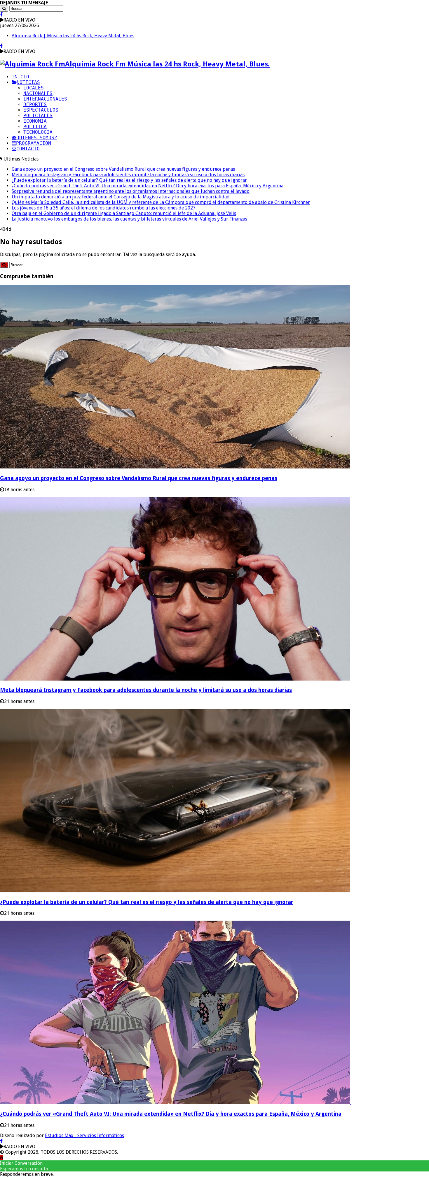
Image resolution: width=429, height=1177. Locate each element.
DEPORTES (35, 104)
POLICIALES (38, 115)
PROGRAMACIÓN (33, 143)
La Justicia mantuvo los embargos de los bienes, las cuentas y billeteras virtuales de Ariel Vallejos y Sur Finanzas (129, 219)
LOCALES (33, 88)
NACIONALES (38, 93)
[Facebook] (1, 14)
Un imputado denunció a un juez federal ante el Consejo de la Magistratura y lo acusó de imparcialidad (121, 197)
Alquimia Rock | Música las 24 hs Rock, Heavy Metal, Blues (73, 35)
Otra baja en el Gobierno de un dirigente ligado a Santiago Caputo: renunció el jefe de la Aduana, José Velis (124, 213)
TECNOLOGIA (38, 132)
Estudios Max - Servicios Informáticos (84, 1135)
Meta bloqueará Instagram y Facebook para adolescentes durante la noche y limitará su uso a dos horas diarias (128, 174)
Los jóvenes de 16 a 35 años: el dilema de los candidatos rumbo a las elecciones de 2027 (104, 208)
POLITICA (35, 126)
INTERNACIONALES (45, 99)
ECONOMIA (35, 121)
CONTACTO (28, 148)
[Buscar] (4, 9)
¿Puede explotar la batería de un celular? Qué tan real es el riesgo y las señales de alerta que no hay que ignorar (129, 180)
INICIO (20, 77)
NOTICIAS (28, 82)
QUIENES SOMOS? (36, 137)
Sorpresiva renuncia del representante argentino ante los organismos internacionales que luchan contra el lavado (131, 191)
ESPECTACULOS (40, 110)
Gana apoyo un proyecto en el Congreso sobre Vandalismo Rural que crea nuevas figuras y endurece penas (123, 169)
